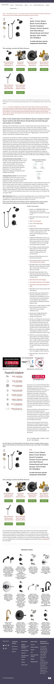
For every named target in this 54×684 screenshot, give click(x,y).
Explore (47, 5)
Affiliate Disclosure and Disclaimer (24, 646)
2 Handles (10, 106)
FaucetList (14, 369)
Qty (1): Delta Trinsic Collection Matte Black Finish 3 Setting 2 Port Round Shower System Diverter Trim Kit (32, 63)
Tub (31, 5)
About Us (23, 653)
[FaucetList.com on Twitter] (4, 645)
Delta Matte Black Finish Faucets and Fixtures (13, 109)
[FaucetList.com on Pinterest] (8, 645)
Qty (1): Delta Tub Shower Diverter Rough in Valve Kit (44, 63)
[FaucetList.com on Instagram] (4, 648)
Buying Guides (13, 8)
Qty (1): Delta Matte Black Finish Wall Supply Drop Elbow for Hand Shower (20, 86)
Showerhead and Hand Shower (42, 113)
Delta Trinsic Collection (35, 221)
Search (23, 659)
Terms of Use (24, 664)
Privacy (23, 662)
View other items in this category (38, 279)
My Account (15, 646)
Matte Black (27, 111)
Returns (14, 651)
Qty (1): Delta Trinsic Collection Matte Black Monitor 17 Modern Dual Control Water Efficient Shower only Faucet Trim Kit (9, 63)
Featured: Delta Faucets (38, 5)
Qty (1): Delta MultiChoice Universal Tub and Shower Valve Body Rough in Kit (20, 63)
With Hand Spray (10, 114)
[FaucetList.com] (5, 5)
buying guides (45, 539)
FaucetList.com (10, 678)
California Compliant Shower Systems (18, 108)
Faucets (12, 5)
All (42, 106)
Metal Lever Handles (35, 111)
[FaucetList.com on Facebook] (6, 645)
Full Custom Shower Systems (17, 111)
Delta (31, 18)
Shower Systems (19, 5)
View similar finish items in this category (40, 282)
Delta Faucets (47, 108)
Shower (26, 5)
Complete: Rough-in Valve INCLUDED (35, 108)
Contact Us (14, 649)
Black (8, 108)
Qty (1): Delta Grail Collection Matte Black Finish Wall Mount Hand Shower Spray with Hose (8, 86)
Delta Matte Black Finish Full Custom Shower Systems (36, 109)
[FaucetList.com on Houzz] (6, 648)
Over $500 (42, 111)
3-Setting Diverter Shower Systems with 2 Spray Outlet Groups (27, 106)
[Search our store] (18, 8)
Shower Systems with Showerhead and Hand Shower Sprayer (20, 113)
